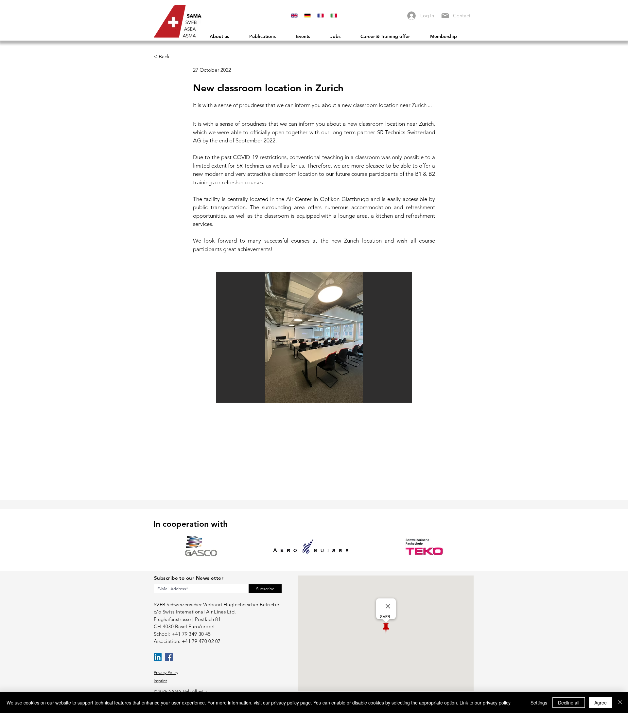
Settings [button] (539, 702)
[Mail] (445, 15)
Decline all (568, 702)
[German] (307, 15)
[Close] (620, 702)
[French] (320, 15)
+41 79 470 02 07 (201, 641)
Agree (600, 702)
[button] (314, 337)
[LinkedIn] (158, 657)
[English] (294, 15)
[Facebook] (169, 657)
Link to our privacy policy (485, 702)
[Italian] (333, 15)
